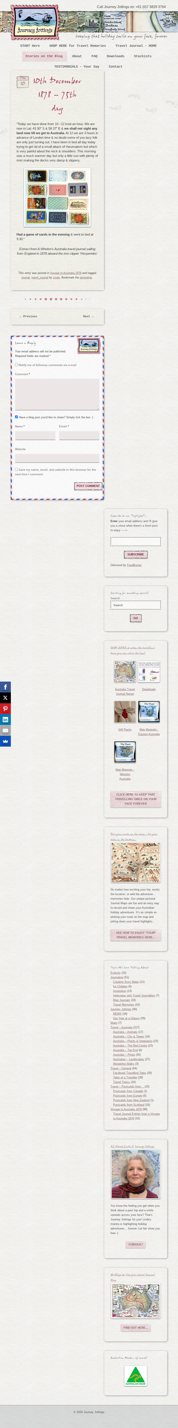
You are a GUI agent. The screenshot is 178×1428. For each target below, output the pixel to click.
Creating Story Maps (126, 981)
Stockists (143, 56)
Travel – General (120, 1068)
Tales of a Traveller (125, 1077)
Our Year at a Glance (126, 1018)
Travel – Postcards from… (127, 1086)
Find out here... (136, 1327)
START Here (30, 46)
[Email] (5, 730)
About (77, 56)
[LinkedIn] (5, 719)
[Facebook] (5, 687)
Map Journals (121, 1000)
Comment (22, 374)
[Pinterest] (5, 708)
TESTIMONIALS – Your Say (76, 67)
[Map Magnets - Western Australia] (125, 752)
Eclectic (115, 972)
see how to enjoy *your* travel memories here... (136, 935)
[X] (5, 697)
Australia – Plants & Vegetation (132, 1041)
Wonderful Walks (123, 1063)
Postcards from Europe (127, 1095)
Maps (113, 1022)
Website (20, 449)
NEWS (117, 1013)
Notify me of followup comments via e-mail (47, 365)
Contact (116, 67)
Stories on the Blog (44, 56)
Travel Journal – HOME (136, 46)
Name (20, 426)
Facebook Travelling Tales (129, 1073)
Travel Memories (123, 1004)
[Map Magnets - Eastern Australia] (149, 712)
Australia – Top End (125, 1050)
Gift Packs (125, 729)
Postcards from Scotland (128, 1104)
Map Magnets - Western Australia (124, 774)
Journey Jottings (36, 11)
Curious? (136, 1244)
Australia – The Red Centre (130, 1045)
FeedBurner (134, 565)
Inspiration (119, 991)
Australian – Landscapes (128, 1059)
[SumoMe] (5, 741)
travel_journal (39, 277)
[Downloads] (149, 671)
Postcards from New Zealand (131, 1100)
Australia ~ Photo (124, 1054)
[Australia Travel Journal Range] (125, 671)
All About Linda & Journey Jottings (132, 1147)
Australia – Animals (125, 1032)
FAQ (94, 56)
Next (88, 316)
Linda (56, 277)
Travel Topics (121, 1082)
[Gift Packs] (125, 712)
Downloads (116, 56)
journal (25, 277)
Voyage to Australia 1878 (65, 273)
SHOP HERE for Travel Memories (77, 46)
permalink (86, 277)
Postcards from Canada (128, 1091)
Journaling (116, 977)
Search (115, 598)
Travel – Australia (121, 1027)
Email (64, 426)
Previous (28, 316)
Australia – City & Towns (128, 1036)
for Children (120, 986)
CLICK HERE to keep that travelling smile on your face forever (136, 799)
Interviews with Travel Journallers (134, 995)
